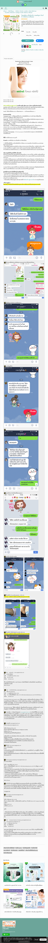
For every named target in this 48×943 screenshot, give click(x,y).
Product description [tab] (8, 58)
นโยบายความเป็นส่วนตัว (28, 939)
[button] (43, 8)
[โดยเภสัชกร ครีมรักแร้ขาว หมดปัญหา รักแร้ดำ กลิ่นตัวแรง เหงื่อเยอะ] (11, 23)
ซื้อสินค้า (28, 40)
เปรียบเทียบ (35, 44)
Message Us (40, 40)
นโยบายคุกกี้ (7, 940)
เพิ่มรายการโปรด (26, 44)
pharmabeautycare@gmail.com (8, 931)
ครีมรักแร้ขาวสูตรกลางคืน (29, 179)
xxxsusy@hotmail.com (25, 712)
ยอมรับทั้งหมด (43, 939)
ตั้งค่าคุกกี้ (36, 939)
